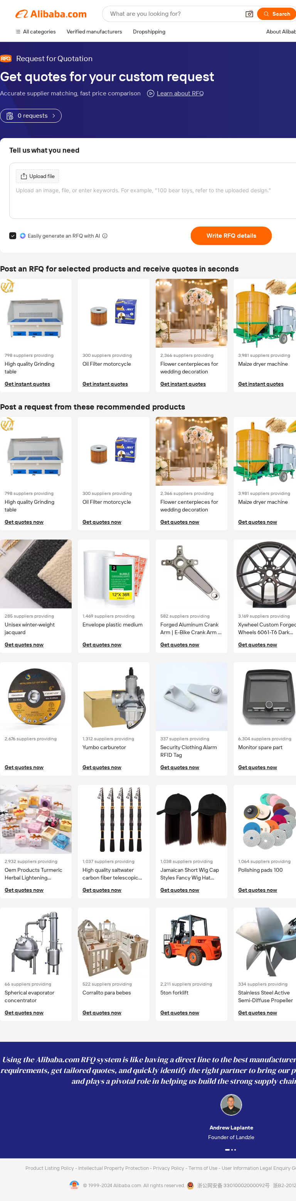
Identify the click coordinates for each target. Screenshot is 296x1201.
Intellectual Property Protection (114, 1168)
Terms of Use (203, 1168)
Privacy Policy (169, 1168)
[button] (249, 13)
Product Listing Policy (50, 1168)
